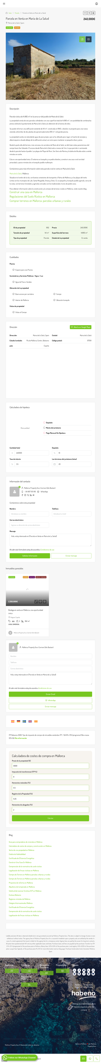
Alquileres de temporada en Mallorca (22, 887)
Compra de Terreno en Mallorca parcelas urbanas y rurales (29, 874)
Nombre (13, 509)
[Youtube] (93, 973)
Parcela (17, 13)
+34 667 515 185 (30, 491)
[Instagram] (93, 970)
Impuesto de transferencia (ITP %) (24, 772)
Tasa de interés (15, 459)
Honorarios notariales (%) (21, 783)
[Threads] (84, 973)
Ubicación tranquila (62, 300)
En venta (17, 27)
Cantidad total (15, 448)
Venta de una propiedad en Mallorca (21, 850)
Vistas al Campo (21, 312)
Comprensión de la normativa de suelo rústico (25, 866)
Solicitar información (29, 556)
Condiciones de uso (47, 549)
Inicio (10, 13)
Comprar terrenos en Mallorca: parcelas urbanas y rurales (40, 200)
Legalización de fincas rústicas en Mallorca (24, 870)
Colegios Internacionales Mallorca (21, 903)
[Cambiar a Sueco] (24, 721)
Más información (21, 738)
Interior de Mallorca (22, 300)
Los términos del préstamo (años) (64, 459)
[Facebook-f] (79, 970)
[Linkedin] (79, 973)
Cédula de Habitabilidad (17, 854)
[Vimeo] (74, 973)
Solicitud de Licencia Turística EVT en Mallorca (25, 891)
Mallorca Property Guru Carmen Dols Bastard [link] (26, 633)
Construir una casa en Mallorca (26, 192)
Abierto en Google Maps (81, 327)
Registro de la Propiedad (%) (22, 794)
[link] (27, 590)
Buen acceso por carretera (24, 294)
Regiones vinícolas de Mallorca (19, 899)
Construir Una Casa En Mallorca (20, 862)
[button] (85, 13)
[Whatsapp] (74, 970)
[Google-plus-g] (88, 970)
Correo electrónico (16, 520)
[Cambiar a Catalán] (36, 721)
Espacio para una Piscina (24, 270)
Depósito (55, 448)
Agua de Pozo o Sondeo (23, 282)
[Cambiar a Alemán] (18, 721)
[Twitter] (84, 970)
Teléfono (55, 509)
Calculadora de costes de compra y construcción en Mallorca (30, 846)
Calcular (50, 818)
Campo (58, 294)
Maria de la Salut (16, 173)
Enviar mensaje (71, 556)
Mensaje (13, 531)
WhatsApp (44, 491)
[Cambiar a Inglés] (30, 721)
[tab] (82, 39)
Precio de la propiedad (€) (21, 761)
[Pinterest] (88, 973)
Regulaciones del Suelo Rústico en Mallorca (32, 196)
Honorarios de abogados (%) (22, 805)
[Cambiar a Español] (13, 721)
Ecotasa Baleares (15, 895)
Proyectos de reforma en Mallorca (21, 883)
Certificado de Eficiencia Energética (21, 858)
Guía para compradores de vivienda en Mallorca (25, 842)
